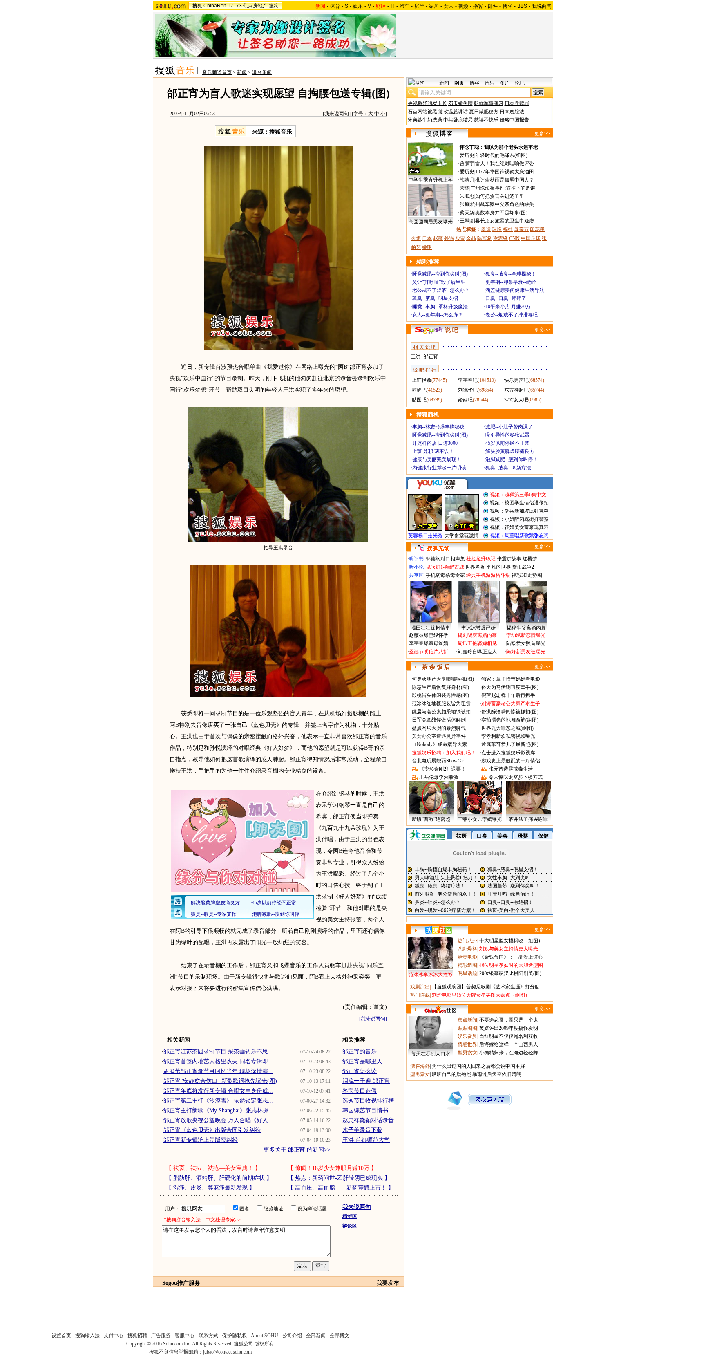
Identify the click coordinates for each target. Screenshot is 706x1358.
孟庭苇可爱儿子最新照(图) (509, 744)
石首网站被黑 (422, 111)
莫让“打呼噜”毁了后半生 (438, 282)
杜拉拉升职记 (481, 559)
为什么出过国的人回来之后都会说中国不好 (478, 1066)
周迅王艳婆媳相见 (477, 643)
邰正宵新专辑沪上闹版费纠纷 (200, 1140)
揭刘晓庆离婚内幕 (477, 635)
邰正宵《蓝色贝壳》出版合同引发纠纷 (212, 1130)
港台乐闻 (262, 72)
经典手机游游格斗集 (488, 575)
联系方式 (208, 1335)
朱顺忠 (467, 196)
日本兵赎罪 (517, 103)
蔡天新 (467, 212)
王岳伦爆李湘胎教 (438, 777)
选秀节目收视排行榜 (368, 1101)
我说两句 (542, 6)
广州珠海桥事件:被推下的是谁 (502, 188)
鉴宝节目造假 (359, 1091)
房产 (419, 6)
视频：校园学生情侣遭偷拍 (519, 503)
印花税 (537, 229)
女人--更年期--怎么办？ (437, 315)
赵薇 (438, 238)
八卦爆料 (467, 949)
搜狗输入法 (87, 1335)
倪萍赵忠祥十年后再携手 (508, 695)
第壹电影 (467, 957)
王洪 (415, 356)
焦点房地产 (255, 6)
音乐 (489, 83)
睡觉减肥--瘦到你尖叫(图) (440, 274)
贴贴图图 (467, 1028)
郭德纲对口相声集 (445, 559)
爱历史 (467, 155)
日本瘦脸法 (512, 111)
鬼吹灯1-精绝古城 (445, 567)
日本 (427, 238)
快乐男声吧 (516, 380)
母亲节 (521, 229)
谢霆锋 (500, 238)
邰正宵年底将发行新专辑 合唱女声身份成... (218, 1091)
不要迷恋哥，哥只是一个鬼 (508, 1020)
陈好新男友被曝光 (525, 651)
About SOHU (264, 1335)
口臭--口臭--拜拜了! (506, 298)
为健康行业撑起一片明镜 (439, 468)
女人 (449, 6)
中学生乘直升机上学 (431, 180)
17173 (235, 6)
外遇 (449, 238)
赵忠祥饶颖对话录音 (368, 1120)
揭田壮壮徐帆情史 (430, 628)
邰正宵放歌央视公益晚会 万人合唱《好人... (218, 1120)
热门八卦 (467, 940)
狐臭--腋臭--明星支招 (435, 298)
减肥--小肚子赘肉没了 (509, 427)
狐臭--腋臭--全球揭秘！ (510, 274)
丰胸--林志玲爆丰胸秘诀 (438, 427)
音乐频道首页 (217, 72)
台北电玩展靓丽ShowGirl (438, 761)
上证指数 (421, 380)
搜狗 (274, 6)
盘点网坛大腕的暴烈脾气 (439, 728)
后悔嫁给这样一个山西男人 (508, 1044)
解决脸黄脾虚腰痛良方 (509, 451)
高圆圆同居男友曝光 (431, 221)
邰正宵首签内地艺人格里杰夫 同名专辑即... (218, 1061)
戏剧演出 (420, 987)
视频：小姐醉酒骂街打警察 (519, 519)
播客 (478, 6)
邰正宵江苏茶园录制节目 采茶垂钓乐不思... (218, 1052)
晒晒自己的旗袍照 (451, 1074)
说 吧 (451, 330)
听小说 (416, 567)
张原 (464, 204)
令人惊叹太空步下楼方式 (516, 777)
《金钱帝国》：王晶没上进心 (511, 957)
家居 (434, 6)
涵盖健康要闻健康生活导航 (514, 290)
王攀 (464, 221)
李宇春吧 (468, 380)
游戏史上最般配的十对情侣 (510, 761)
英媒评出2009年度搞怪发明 (508, 1028)
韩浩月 (467, 180)
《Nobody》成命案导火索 (439, 744)
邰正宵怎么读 (359, 1071)
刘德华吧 (468, 390)
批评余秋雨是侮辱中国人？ (504, 180)
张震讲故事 (509, 559)
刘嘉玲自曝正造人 (477, 651)
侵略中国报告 (514, 120)
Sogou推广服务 (181, 1283)
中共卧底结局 (458, 120)
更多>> (542, 134)
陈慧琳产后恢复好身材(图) (440, 687)
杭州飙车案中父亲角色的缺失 (502, 204)
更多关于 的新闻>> (297, 1150)
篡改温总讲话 (453, 111)
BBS (522, 6)
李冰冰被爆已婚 (478, 628)
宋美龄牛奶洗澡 (425, 120)
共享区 (416, 575)
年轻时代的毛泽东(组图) (501, 155)
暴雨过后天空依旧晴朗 (496, 1074)
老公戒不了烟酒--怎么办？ (440, 290)
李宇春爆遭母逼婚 (428, 643)
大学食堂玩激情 (462, 535)
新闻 (242, 72)
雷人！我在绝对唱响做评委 (504, 163)
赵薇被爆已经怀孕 (428, 635)
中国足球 (531, 238)
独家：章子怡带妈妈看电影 (510, 679)
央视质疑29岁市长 (427, 103)
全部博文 (339, 1335)
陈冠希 (484, 238)
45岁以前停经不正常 (507, 443)
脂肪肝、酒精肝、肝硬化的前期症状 (219, 1178)
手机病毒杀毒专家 (445, 575)
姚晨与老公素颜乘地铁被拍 (441, 712)
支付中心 (113, 1335)
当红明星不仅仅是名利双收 (508, 1036)
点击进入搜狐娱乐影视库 (508, 752)
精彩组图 (467, 965)
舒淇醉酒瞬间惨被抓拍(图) (509, 712)
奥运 (486, 229)
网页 (459, 83)
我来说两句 (336, 114)
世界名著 (475, 567)
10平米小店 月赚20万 (508, 306)
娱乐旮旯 (467, 1036)
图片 (504, 83)
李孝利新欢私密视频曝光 (508, 736)
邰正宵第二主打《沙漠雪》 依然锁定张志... (218, 1101)
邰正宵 (431, 356)
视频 (463, 6)
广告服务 (161, 1335)
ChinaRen (214, 6)
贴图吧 (419, 400)
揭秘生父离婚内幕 (526, 628)
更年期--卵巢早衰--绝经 (510, 282)
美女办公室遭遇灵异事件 (439, 736)
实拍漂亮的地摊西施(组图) (509, 720)
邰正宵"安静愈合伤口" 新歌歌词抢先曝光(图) (220, 1081)
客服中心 (184, 1335)
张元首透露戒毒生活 (511, 769)
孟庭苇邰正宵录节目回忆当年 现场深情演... (218, 1071)
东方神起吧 (516, 390)
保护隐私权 (234, 1335)
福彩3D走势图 (527, 575)
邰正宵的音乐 (359, 1052)
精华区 (349, 1216)
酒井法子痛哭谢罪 (528, 819)
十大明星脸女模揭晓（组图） (511, 940)
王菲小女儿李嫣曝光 (480, 819)
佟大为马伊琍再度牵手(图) (509, 687)
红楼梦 (530, 559)
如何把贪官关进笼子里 (499, 196)
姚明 (427, 247)
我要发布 (387, 1283)
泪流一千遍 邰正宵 (366, 1081)
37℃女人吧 (516, 400)
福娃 (508, 229)
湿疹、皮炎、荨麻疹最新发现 (210, 1188)
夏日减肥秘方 (483, 111)
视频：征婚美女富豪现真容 (519, 527)
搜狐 (197, 6)
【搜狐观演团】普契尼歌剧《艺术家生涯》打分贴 (486, 987)
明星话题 (467, 973)
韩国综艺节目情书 (365, 1110)
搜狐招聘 (137, 1335)
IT (393, 6)
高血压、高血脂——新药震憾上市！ (341, 1188)
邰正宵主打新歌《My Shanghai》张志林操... (218, 1110)
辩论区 (349, 1226)
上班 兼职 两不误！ (433, 451)
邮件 (493, 6)
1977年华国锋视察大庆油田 (504, 172)
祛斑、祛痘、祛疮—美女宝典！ (213, 1168)
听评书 (416, 559)
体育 (335, 6)
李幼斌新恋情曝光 (525, 635)
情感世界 (467, 1044)
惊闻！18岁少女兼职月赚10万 (332, 1168)
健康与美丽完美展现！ (436, 459)
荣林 (464, 188)
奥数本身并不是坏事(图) (501, 212)
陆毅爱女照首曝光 (525, 643)
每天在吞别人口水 (430, 1054)
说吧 (520, 83)
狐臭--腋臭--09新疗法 (508, 468)
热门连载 (420, 995)
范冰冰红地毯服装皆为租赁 (441, 703)
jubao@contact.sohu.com (227, 1352)
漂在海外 (420, 1066)
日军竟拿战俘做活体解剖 (439, 720)
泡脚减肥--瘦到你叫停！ (511, 459)
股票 (460, 238)
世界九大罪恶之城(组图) (507, 728)
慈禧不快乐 (486, 120)
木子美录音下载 (362, 1130)
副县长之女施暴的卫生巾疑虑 (502, 221)
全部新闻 (316, 1335)
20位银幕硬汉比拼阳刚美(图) (510, 973)
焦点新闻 (467, 1020)
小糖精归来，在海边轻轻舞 (508, 1052)
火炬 (416, 238)
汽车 (404, 6)
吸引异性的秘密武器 (507, 435)
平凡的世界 (498, 567)
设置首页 (61, 1335)
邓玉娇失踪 (460, 103)
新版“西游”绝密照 (431, 819)
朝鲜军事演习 (488, 103)
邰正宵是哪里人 (362, 1061)
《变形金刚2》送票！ (442, 769)
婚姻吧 (465, 400)
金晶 (471, 238)
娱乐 (358, 6)
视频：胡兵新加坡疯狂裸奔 (519, 511)
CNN (514, 238)
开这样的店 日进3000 (435, 443)
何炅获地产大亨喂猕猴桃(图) (443, 679)
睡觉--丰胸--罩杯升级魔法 (440, 306)
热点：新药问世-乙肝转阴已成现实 (339, 1178)
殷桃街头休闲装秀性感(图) (440, 695)
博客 (507, 6)
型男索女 (467, 1052)
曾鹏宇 (467, 163)
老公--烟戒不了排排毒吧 (511, 315)
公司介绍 (292, 1335)
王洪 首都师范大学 (366, 1140)
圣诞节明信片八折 (428, 651)
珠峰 (497, 229)
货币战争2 (523, 567)
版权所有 (264, 1344)
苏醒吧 (419, 390)
